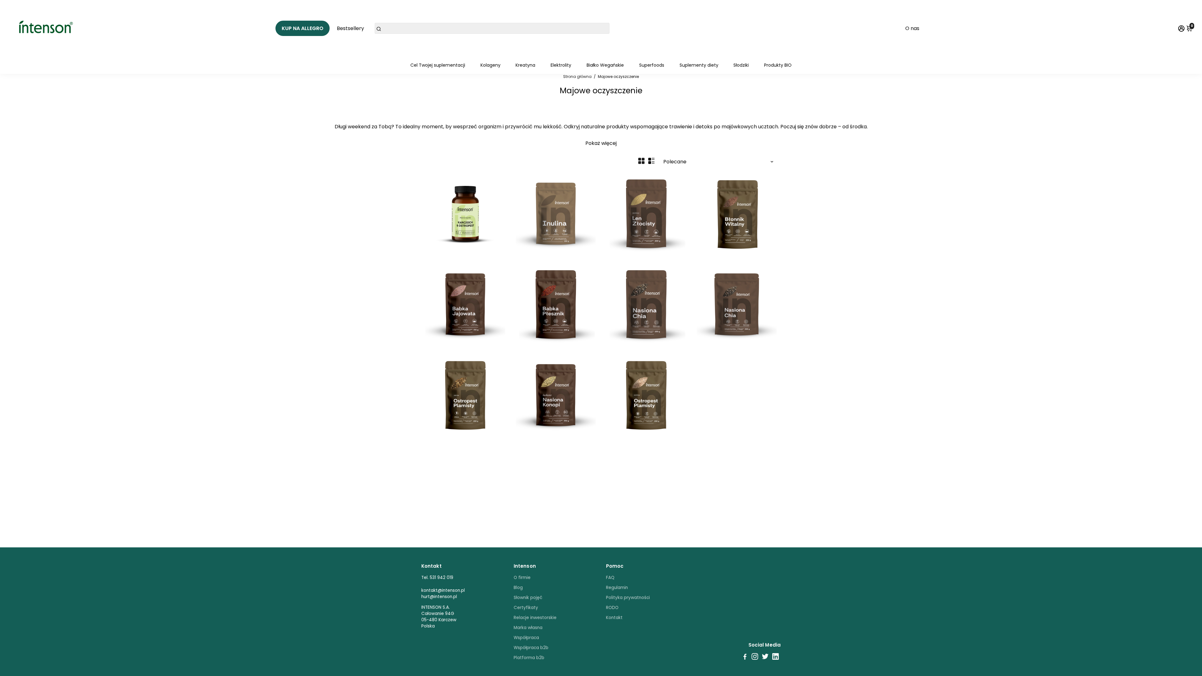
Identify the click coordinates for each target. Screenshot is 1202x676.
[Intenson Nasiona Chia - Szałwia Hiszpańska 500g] (737, 304)
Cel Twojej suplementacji (437, 65)
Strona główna (577, 76)
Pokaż (592, 143)
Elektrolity (561, 65)
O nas (912, 28)
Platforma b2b (529, 658)
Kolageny (490, 65)
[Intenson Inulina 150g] (556, 213)
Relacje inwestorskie (535, 618)
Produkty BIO (778, 65)
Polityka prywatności (628, 598)
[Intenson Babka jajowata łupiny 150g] (465, 304)
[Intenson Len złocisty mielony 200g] (646, 213)
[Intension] (48, 28)
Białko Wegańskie (605, 65)
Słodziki (741, 65)
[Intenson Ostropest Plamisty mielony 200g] (646, 395)
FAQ (610, 578)
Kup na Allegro (302, 28)
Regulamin (617, 588)
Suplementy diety (699, 65)
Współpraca (526, 638)
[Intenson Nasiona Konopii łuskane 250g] (556, 395)
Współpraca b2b (531, 648)
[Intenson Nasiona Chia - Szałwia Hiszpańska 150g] (646, 304)
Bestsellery (350, 28)
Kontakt (614, 618)
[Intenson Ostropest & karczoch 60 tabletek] (465, 213)
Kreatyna (525, 65)
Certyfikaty (526, 608)
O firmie (522, 578)
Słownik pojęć (528, 598)
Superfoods (651, 65)
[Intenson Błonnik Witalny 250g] (737, 213)
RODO (612, 608)
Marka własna (528, 628)
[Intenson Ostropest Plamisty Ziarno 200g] (465, 395)
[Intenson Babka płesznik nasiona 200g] (556, 304)
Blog (518, 588)
